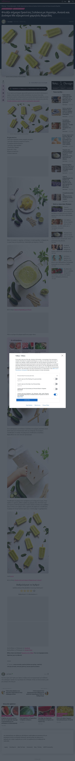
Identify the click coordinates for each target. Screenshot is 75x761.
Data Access (37, 405)
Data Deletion (29, 405)
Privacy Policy (46, 405)
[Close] (62, 356)
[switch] (56, 379)
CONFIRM (27, 400)
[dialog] (37, 380)
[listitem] (37, 375)
